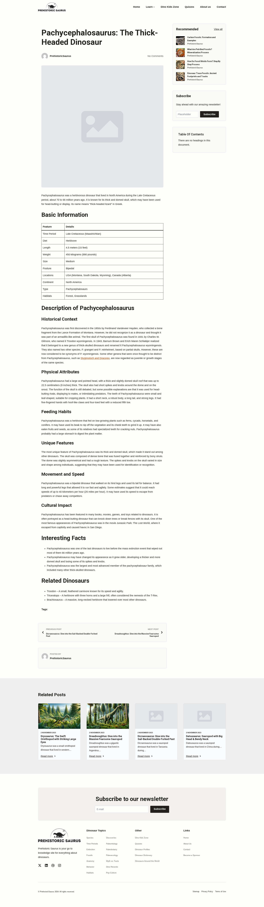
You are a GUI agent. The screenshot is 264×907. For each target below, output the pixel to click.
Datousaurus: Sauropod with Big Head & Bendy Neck (204, 738)
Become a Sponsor (191, 855)
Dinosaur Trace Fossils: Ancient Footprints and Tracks (202, 74)
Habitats (90, 873)
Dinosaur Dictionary (143, 855)
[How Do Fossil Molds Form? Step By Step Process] (180, 64)
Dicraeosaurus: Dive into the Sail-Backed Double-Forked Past (156, 738)
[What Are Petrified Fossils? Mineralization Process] (180, 52)
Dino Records (112, 867)
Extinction (90, 849)
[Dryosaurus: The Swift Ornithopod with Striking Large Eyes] (59, 716)
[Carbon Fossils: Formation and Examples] (180, 40)
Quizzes (189, 7)
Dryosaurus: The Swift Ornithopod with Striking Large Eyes (58, 739)
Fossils (89, 855)
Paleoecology (112, 855)
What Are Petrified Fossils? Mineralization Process (199, 50)
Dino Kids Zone (170, 7)
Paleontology (111, 844)
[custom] (39, 865)
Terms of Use (220, 891)
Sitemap (196, 891)
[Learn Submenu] (154, 7)
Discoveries (111, 838)
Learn (149, 7)
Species (89, 838)
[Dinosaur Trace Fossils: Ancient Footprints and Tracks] (180, 76)
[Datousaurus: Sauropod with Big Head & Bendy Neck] (205, 716)
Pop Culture (111, 873)
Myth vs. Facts (112, 861)
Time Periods (92, 844)
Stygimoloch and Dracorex (95, 358)
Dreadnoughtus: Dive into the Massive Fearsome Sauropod (105, 738)
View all (218, 29)
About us (205, 7)
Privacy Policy (207, 891)
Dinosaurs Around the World (147, 861)
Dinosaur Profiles (142, 849)
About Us (187, 844)
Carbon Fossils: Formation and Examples (201, 38)
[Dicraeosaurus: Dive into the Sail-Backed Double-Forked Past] (156, 716)
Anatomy (90, 861)
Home (136, 7)
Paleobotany (111, 849)
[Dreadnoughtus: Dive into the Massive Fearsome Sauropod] (108, 716)
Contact (221, 7)
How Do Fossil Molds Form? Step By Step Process (203, 62)
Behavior (90, 867)
